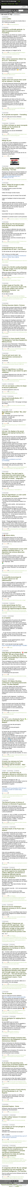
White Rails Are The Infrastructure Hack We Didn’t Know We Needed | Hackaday (13, 225)
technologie (17, 14)
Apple (4, 77)
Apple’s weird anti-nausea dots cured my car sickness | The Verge (14, 80)
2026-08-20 (5, 73)
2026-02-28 (5, 822)
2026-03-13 (5, 674)
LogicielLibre (5, 1115)
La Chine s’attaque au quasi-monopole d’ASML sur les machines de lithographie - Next (14, 126)
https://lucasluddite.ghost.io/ (14, 24)
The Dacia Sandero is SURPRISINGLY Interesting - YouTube (14, 169)
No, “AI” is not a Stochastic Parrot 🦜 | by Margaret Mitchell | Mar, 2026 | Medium (14, 720)
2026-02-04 (5, 1157)
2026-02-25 (5, 896)
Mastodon (17, 1186)
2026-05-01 (5, 405)
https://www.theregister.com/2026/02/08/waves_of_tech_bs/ (12, 1101)
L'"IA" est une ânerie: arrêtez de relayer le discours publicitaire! (14, 386)
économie (12, 123)
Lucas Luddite (6, 19)
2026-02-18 (5, 962)
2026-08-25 (5, 24)
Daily (16, 4)
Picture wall (11, 4)
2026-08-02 (5, 118)
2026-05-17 (5, 391)
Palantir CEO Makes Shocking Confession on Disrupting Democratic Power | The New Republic (14, 682)
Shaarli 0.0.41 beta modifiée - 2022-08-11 (9, 1184)
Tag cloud (4, 4)
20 (12, 10)
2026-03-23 (5, 543)
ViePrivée (17, 770)
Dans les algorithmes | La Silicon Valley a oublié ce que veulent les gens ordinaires (14, 370)
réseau (4, 396)
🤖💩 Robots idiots (8, 535)
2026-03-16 (5, 598)
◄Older (10, 12)
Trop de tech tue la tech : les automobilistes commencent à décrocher (12, 356)
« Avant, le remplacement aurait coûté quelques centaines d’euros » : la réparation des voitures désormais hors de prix (14, 551)
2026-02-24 (5, 935)
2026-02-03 (5, 1176)
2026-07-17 (5, 241)
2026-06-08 (5, 379)
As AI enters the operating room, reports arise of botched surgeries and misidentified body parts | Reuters (14, 1064)
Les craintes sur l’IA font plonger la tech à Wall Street (13, 1127)
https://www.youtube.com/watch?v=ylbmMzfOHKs (18, 179)
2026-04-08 (5, 423)
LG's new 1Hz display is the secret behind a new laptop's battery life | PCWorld (13, 432)
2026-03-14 (5, 647)
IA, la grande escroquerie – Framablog (14, 114)
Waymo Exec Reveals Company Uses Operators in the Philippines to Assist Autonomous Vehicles (14, 1039)
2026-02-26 (5, 863)
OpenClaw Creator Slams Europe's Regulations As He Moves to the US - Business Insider (14, 948)
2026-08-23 (5, 52)
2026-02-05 (5, 1139)
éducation (13, 603)
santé (4, 904)
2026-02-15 (5, 984)
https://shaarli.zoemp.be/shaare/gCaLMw (15, 997)
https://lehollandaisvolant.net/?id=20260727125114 (11, 176)
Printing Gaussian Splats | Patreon (13, 305)
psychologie (5, 826)
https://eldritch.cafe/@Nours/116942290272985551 (18, 218)
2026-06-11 (5, 362)
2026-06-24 (5, 332)
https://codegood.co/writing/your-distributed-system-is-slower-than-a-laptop (14, 256)
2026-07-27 (5, 156)
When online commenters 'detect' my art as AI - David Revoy (14, 59)
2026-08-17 (5, 108)
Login (18, 1)
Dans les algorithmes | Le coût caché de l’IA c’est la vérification (14, 495)
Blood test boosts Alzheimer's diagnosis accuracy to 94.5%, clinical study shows (14, 908)
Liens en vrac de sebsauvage (8, 1)
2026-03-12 (5, 754)
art (4, 57)
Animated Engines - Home (10, 1106)
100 (17, 10)
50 (14, 10)
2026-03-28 (5, 467)
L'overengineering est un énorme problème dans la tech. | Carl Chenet (14, 248)
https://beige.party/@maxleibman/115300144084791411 (12, 489)
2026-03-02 (5, 793)
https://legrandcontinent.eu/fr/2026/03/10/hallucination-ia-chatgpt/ (14, 600)
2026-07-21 (5, 218)
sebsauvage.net (19, 1185)
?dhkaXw (10, 156)
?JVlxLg (10, 543)
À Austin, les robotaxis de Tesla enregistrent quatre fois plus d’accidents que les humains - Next (13, 763)
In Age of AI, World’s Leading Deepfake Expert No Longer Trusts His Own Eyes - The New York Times (14, 268)
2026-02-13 (5, 1010)
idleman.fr (11, 1186)
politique (5, 679)
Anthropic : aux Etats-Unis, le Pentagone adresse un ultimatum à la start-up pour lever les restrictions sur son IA (14, 775)
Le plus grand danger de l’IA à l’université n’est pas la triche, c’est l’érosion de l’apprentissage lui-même (14, 606)
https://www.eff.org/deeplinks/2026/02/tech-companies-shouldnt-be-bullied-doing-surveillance (14, 789)
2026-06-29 (5, 259)
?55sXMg (10, 647)
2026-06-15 (5, 348)
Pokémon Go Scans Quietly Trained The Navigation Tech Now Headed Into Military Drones (14, 340)
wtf (11, 410)
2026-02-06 (5, 1120)
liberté (4, 770)
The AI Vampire (7, 993)
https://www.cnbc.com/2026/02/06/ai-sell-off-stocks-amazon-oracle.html (14, 1136)
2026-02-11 (5, 1031)
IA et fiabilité (6, 618)
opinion (4, 384)
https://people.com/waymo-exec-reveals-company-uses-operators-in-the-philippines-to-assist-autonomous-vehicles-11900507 (14, 1056)
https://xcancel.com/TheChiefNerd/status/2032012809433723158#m (14, 676)
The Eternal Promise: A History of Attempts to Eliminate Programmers (14, 803)
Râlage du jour (6, 140)
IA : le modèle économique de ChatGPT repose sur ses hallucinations (11, 578)
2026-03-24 (5, 488)
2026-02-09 (5, 1081)
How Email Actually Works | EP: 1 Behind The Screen (12, 399)
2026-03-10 (5, 766)
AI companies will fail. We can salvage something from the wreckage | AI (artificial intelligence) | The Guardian (14, 1169)
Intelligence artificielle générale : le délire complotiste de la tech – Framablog (13, 31)
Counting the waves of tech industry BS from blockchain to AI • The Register (14, 1091)
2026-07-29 (5, 134)
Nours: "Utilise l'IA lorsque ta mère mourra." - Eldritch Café (13, 185)
